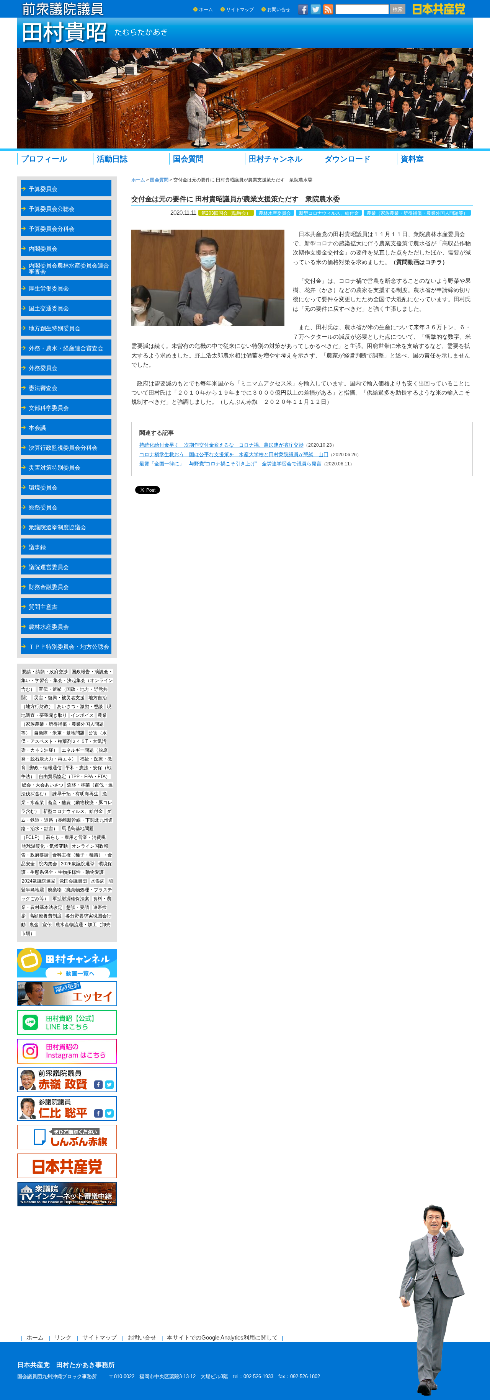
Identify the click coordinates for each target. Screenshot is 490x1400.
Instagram (67, 1051)
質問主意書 (43, 607)
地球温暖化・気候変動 (45, 846)
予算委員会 (43, 189)
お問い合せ (278, 9)
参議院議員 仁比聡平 (67, 1108)
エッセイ (67, 993)
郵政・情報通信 (45, 767)
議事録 (37, 547)
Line (67, 1022)
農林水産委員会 (275, 213)
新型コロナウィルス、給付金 (329, 213)
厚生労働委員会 (49, 288)
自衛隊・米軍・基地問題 (59, 733)
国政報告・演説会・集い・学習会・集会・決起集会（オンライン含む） (67, 680)
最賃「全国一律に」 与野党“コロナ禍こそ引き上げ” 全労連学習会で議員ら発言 (230, 464)
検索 (398, 9)
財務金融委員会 (49, 587)
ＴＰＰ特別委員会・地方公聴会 (69, 646)
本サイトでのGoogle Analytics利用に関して (222, 1337)
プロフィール (44, 159)
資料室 (412, 159)
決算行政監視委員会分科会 (63, 447)
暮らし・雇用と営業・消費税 (76, 837)
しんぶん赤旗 (67, 1137)
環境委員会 (43, 487)
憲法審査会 (43, 388)
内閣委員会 (43, 248)
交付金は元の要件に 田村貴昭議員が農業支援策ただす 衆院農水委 (235, 199)
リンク (63, 1337)
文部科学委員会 (49, 408)
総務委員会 (43, 507)
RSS (328, 9)
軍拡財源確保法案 (70, 898)
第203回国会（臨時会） (226, 213)
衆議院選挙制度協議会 (57, 527)
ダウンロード (348, 159)
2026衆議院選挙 (78, 863)
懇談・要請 (77, 907)
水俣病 (98, 881)
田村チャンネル (275, 159)
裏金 (34, 924)
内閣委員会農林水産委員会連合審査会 (69, 268)
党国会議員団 (73, 881)
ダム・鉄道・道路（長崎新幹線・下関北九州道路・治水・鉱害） (67, 820)
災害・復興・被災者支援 (59, 697)
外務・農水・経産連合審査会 (66, 348)
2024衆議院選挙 (39, 881)
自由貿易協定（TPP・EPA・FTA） (74, 776)
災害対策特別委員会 (54, 467)
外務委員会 (43, 368)
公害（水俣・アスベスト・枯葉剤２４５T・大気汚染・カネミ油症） (64, 741)
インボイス (82, 715)
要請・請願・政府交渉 (45, 671)
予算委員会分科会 (52, 228)
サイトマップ (240, 9)
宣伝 (47, 924)
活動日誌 (112, 159)
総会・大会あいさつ (42, 785)
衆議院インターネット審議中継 (67, 1194)
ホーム (206, 9)
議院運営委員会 (49, 567)
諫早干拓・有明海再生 (75, 793)
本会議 (37, 427)
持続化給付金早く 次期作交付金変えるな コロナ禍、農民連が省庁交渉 (221, 445)
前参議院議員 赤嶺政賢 (67, 1079)
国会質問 (188, 159)
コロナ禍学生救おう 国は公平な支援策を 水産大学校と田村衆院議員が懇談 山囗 (233, 454)
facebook (303, 9)
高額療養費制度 (45, 916)
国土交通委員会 (49, 308)
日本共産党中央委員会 (67, 1166)
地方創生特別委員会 (54, 328)
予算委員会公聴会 (52, 209)
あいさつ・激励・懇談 (80, 706)
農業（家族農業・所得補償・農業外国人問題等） (417, 213)
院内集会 (48, 863)
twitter (315, 9)
